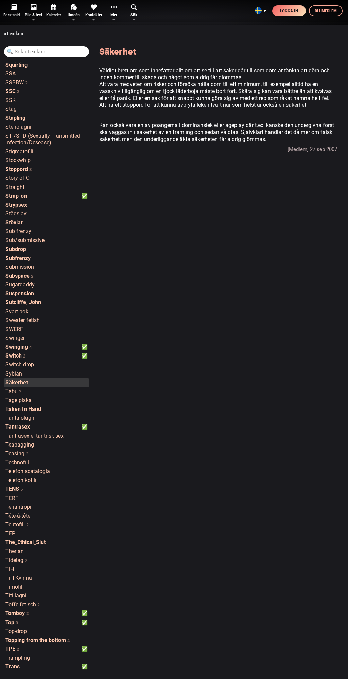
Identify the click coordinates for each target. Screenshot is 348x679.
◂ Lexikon (13, 34)
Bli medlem (326, 10)
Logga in (289, 10)
